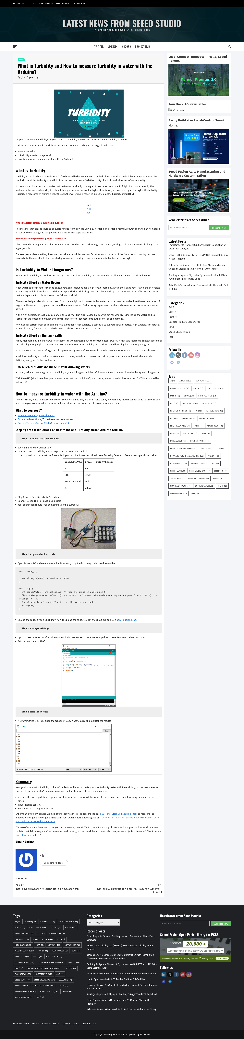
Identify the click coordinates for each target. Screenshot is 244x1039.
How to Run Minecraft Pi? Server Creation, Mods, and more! (47, 886)
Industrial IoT (190, 403)
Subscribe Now (219, 227)
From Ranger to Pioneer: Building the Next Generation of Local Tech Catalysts (197, 246)
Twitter (99, 46)
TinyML (222, 486)
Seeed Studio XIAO (199, 471)
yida (23, 77)
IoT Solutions (214, 411)
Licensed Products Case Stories (184, 321)
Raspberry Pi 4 (199, 463)
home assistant (207, 395)
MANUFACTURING (63, 3)
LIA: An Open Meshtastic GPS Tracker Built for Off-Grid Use (116, 979)
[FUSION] (212, 3)
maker (198, 426)
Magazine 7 (131, 1034)
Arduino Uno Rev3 (27, 415)
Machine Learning (180, 426)
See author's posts (54, 862)
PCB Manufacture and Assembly (187, 456)
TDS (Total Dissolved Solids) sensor (118, 813)
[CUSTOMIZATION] (217, 3)
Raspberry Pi (178, 463)
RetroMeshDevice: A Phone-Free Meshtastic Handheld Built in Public (198, 287)
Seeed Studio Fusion (179, 331)
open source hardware (183, 448)
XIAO (195, 493)
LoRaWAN (188, 418)
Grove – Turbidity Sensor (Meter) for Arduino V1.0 (43, 423)
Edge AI (198, 388)
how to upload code (127, 619)
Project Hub (142, 46)
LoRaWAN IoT (206, 418)
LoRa (174, 418)
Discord (126, 46)
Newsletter (190, 433)
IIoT (174, 403)
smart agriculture (180, 486)
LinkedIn (112, 46)
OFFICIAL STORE (20, 3)
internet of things (180, 411)
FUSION (33, 3)
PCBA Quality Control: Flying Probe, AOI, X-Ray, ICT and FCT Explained (122, 994)
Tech (170, 336)
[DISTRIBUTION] (228, 3)
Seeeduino (220, 471)
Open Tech (206, 448)
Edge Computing (216, 388)
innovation (209, 403)
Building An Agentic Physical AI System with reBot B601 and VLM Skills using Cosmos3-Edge (198, 277)
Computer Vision (179, 388)
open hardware (199, 441)
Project (213, 456)
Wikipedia (89, 212)
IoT (198, 411)
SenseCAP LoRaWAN (198, 478)
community (203, 380)
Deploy (172, 311)
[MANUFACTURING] (222, 3)
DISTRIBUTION (79, 3)
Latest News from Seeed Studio (122, 23)
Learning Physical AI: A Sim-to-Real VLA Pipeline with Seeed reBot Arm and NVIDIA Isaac (122, 986)
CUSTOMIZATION (46, 3)
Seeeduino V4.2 (47, 415)
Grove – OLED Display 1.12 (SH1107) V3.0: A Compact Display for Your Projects (198, 256)
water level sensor (25, 835)
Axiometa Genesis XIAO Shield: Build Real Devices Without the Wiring (121, 1009)
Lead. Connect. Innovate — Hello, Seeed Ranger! (197, 58)
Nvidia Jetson (178, 441)
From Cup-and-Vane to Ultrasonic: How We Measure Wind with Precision (118, 1001)
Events (175, 395)
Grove (189, 395)
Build (171, 306)
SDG (215, 463)
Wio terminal (178, 493)
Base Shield (24, 419)
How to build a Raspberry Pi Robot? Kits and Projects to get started (129, 888)
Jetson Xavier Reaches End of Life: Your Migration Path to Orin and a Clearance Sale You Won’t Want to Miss (197, 266)
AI (172, 380)
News (21, 59)
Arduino (24, 878)
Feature (172, 316)
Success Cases (204, 486)
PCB (221, 448)
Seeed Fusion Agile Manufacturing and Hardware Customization (196, 173)
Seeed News (177, 471)
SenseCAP (177, 478)
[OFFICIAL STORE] (206, 3)
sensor (218, 478)
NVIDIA (205, 433)
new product (215, 426)
